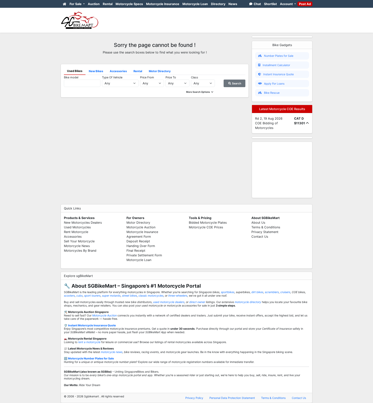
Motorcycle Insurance (162, 4)
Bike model (71, 77)
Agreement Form (138, 236)
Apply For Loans (274, 83)
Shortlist (270, 4)
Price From (147, 77)
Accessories (73, 236)
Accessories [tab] (118, 71)
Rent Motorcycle (76, 232)
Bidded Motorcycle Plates (208, 222)
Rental (107, 4)
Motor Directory (138, 222)
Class (194, 77)
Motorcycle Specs (129, 4)
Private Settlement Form (144, 255)
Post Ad (305, 4)
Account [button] (287, 4)
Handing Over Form (140, 246)
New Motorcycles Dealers (83, 222)
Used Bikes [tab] (74, 71)
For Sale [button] (76, 4)
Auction (94, 4)
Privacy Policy (194, 397)
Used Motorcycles (77, 227)
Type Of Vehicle (112, 77)
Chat (257, 4)
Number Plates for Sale (278, 55)
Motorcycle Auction (140, 227)
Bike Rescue (272, 92)
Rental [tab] (137, 71)
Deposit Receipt (138, 241)
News (232, 4)
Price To (171, 77)
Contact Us (259, 236)
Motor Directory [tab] (160, 71)
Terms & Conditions (265, 227)
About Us (258, 222)
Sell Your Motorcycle (79, 241)
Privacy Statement (264, 232)
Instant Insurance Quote (278, 74)
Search (236, 83)
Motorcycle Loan (195, 4)
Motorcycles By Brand (80, 250)
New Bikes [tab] (96, 71)
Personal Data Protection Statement (232, 397)
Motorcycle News (77, 246)
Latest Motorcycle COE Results (282, 109)
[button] (200, 92)
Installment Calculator (276, 65)
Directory (218, 4)
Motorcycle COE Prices (206, 227)
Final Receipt (135, 250)
